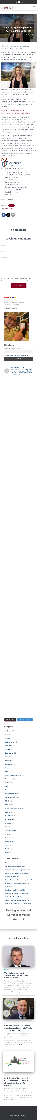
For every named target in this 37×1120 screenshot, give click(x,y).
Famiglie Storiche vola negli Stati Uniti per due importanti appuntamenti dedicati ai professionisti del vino (18, 873)
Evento (7, 771)
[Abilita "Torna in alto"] (33, 1116)
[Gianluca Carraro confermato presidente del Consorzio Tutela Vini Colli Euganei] (18, 1008)
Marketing (8, 790)
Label (7, 786)
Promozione (9, 819)
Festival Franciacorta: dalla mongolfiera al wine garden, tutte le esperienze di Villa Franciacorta (18, 883)
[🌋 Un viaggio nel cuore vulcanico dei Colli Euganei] (18, 538)
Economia (8, 757)
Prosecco (8, 827)
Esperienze (8, 768)
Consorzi (8, 745)
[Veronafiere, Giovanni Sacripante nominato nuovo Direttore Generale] (18, 956)
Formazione (9, 779)
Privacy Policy (12, 1111)
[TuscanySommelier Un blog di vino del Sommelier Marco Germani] (8, 7)
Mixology (8, 801)
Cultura (7, 749)
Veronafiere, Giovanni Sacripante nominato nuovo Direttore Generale (16, 975)
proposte (8, 823)
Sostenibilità (9, 841)
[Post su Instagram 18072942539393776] (18, 453)
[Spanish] (15, 297)
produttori (8, 815)
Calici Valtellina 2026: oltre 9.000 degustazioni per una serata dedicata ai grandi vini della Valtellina (17, 893)
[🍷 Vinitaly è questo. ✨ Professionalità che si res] (18, 402)
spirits (7, 845)
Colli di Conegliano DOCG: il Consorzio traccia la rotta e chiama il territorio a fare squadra (16, 1082)
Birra (6, 734)
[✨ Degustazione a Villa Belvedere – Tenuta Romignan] (18, 606)
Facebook (14, 2)
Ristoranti (8, 834)
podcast (7, 812)
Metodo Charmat (10, 793)
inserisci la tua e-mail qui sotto (13, 348)
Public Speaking (9, 208)
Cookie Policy (24, 1111)
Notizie (11, 205)
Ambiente (8, 731)
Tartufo (7, 849)
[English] (8, 297)
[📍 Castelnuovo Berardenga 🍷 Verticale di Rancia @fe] (18, 675)
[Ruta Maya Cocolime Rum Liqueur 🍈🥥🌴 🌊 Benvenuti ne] (18, 555)
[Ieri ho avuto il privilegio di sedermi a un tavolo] (18, 692)
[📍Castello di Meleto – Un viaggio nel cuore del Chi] (18, 641)
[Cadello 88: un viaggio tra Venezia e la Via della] (18, 624)
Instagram (16, 2)
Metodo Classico (10, 797)
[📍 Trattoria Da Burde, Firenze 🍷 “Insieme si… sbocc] (18, 658)
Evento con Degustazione (13, 775)
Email (22, 2)
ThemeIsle (25, 1115)
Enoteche (8, 760)
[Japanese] (10, 297)
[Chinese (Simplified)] (5, 297)
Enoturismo (9, 764)
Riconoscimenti (10, 830)
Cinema (7, 738)
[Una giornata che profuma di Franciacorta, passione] (18, 521)
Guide (7, 782)
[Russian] (13, 297)
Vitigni (7, 852)
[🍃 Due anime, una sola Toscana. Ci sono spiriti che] (18, 504)
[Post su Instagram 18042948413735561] (18, 436)
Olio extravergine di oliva (13, 808)
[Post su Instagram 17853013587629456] (18, 470)
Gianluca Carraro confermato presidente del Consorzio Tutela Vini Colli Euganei (18, 1028)
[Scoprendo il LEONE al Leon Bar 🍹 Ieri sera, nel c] (18, 709)
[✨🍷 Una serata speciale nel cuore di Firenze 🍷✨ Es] (18, 419)
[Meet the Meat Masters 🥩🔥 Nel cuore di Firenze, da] (18, 385)
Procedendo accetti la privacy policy (17, 355)
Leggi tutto (20, 992)
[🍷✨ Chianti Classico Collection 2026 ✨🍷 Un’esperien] (18, 487)
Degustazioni (9, 753)
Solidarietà (8, 838)
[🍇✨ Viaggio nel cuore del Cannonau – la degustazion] (18, 589)
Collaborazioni (10, 742)
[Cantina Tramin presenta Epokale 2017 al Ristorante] (18, 572)
